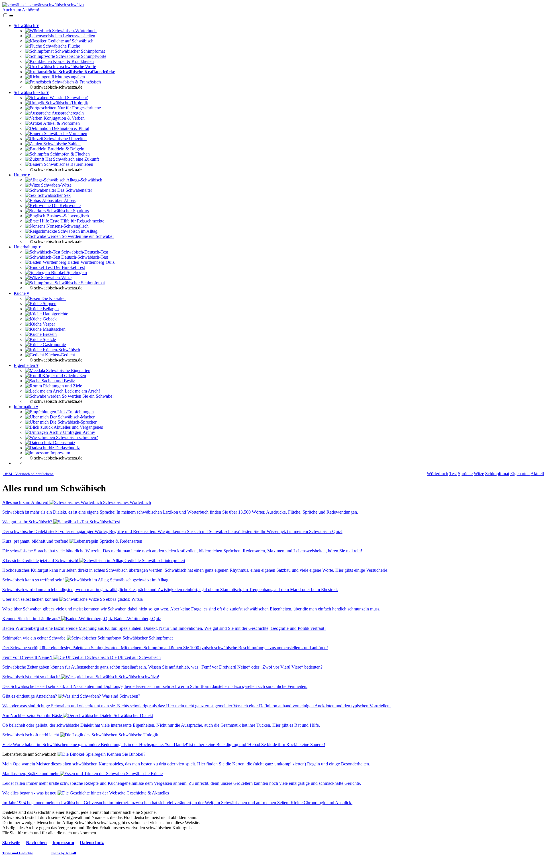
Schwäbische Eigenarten (67, 370)
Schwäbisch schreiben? (76, 437)
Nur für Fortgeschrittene (78, 107)
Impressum (59, 452)
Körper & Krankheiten (73, 61)
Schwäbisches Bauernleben (68, 164)
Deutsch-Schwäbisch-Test (84, 257)
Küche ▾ (21, 293)
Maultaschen (54, 329)
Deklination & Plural (70, 128)
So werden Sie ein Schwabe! (87, 236)
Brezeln (49, 334)
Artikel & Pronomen (61, 123)
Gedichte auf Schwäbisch (69, 40)
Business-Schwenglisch (67, 215)
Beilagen (50, 308)
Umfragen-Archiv (78, 432)
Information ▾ (26, 406)
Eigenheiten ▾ (26, 365)
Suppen (49, 303)
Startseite (11, 842)
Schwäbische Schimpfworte (80, 56)
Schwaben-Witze (56, 185)
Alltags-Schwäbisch (84, 179)
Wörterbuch (437, 473)
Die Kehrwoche (66, 205)
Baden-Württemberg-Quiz (90, 262)
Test (453, 473)
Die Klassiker (53, 298)
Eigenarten (520, 473)
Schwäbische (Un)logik (66, 102)
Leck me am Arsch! (82, 391)
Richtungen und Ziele (62, 385)
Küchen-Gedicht (59, 354)
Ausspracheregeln (67, 113)
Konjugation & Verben (63, 118)
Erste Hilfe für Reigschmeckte (76, 220)
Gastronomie (54, 344)
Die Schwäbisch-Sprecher (73, 422)
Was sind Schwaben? (68, 97)
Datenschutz (63, 442)
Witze (479, 473)
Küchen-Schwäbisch (61, 349)
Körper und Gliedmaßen (63, 375)
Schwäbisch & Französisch (76, 81)
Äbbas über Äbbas (58, 200)
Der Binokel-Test (69, 267)
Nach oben (36, 842)
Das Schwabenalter (74, 190)
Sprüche (465, 473)
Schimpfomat (497, 473)
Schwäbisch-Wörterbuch (74, 30)
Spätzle (49, 339)
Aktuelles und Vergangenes (78, 427)
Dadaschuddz (67, 447)
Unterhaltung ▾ (27, 246)
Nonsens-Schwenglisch (67, 226)
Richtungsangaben (67, 76)
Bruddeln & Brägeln (65, 148)
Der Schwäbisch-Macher (72, 416)
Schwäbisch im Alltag (77, 231)
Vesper (48, 324)
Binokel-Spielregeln (68, 272)
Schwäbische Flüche (61, 46)
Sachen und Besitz (57, 380)
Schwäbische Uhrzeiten (65, 138)
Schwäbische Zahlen (61, 143)
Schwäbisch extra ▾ (31, 92)
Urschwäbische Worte (75, 66)
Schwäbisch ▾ (26, 25)
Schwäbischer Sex (53, 195)
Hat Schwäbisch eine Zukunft (71, 159)
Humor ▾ (22, 174)
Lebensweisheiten (78, 35)
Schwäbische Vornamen (65, 133)
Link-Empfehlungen (75, 411)
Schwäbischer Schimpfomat (79, 51)
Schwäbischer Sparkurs (67, 210)
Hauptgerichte (55, 313)
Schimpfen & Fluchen (69, 154)
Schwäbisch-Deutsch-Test (84, 252)
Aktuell (537, 473)
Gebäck (49, 318)
